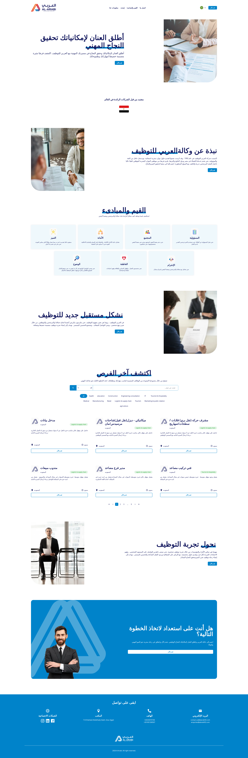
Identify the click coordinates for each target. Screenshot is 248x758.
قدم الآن (212, 8)
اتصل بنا (143, 8)
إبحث (122, 8)
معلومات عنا (113, 8)
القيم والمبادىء (132, 8)
